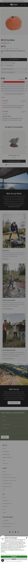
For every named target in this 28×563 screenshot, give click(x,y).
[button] (2, 560)
